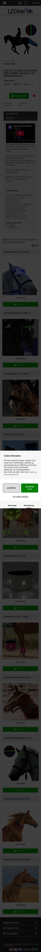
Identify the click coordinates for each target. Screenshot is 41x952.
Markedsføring (29, 505)
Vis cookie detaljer (20, 496)
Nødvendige (12, 505)
